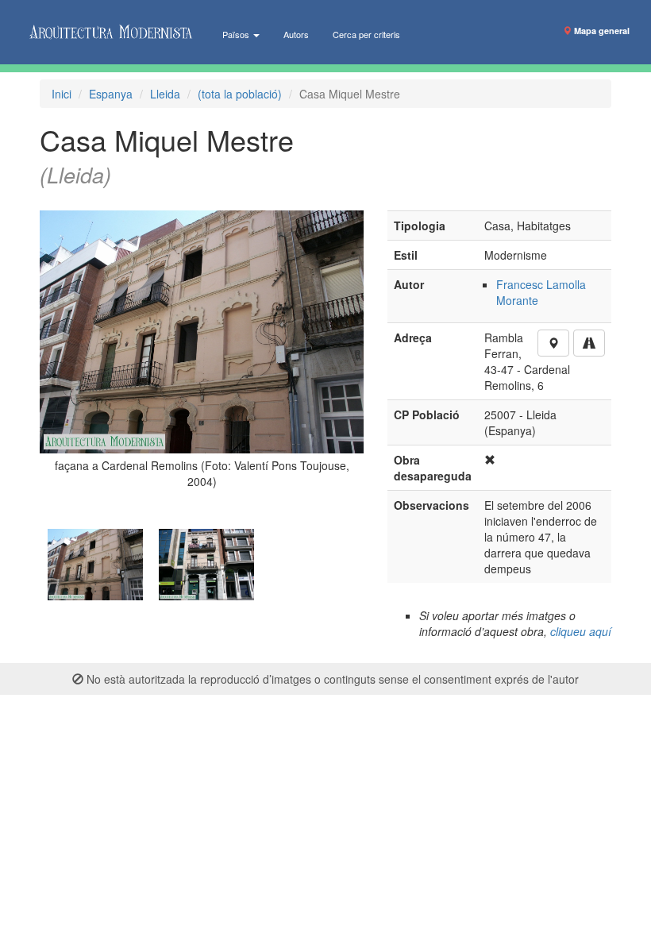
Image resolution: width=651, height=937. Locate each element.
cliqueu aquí (580, 631)
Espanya (111, 94)
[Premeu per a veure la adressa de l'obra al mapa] (553, 343)
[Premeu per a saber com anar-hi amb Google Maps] (589, 343)
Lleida (165, 94)
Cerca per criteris (366, 34)
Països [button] (237, 34)
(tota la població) (240, 94)
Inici (61, 94)
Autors (296, 34)
